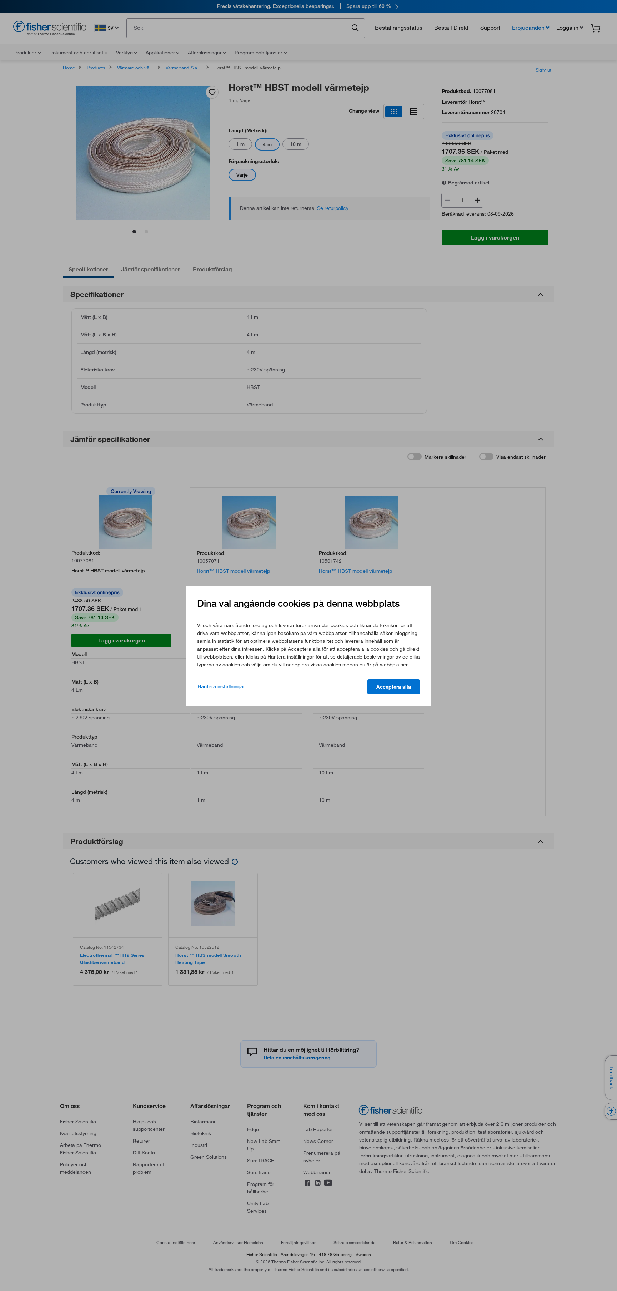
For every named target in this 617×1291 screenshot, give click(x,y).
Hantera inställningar (221, 686)
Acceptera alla (393, 687)
